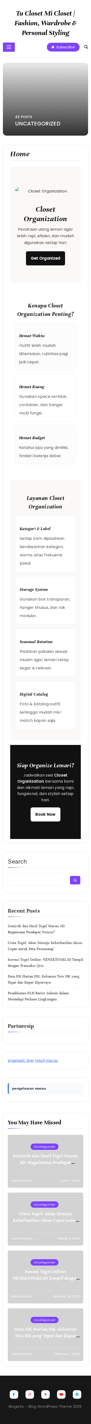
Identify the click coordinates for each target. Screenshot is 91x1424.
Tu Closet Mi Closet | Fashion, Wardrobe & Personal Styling (45, 23)
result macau (46, 1060)
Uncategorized (44, 1147)
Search (17, 861)
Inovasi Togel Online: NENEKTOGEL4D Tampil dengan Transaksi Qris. (45, 1278)
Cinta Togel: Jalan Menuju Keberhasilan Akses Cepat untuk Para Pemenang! (45, 1220)
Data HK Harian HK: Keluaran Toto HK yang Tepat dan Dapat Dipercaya (45, 1335)
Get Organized (45, 258)
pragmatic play (21, 1060)
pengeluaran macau (29, 1088)
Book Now (45, 814)
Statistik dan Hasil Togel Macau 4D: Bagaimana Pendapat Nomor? (45, 1162)
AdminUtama (22, 1181)
